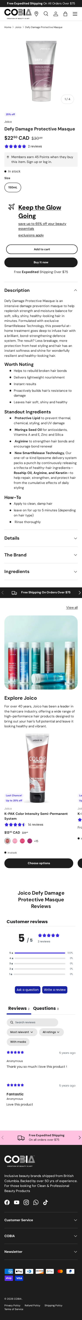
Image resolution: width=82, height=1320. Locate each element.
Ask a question (28, 990)
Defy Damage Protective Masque (43, 27)
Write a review (55, 990)
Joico (18, 27)
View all (72, 607)
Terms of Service (13, 1309)
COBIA (18, 1298)
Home (7, 27)
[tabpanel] (41, 1066)
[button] (65, 14)
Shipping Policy (53, 1305)
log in (47, 162)
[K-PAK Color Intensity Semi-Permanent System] (38, 768)
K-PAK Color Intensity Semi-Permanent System (36, 816)
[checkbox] (18, 1042)
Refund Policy (32, 1305)
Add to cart (42, 249)
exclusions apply (31, 235)
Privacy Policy (12, 1305)
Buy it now (41, 262)
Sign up (32, 162)
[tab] (46, 1008)
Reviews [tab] (19, 1008)
